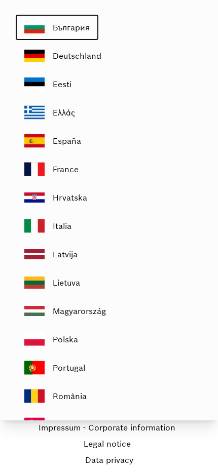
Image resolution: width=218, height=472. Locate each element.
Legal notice (107, 444)
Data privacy (109, 460)
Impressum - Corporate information (107, 427)
